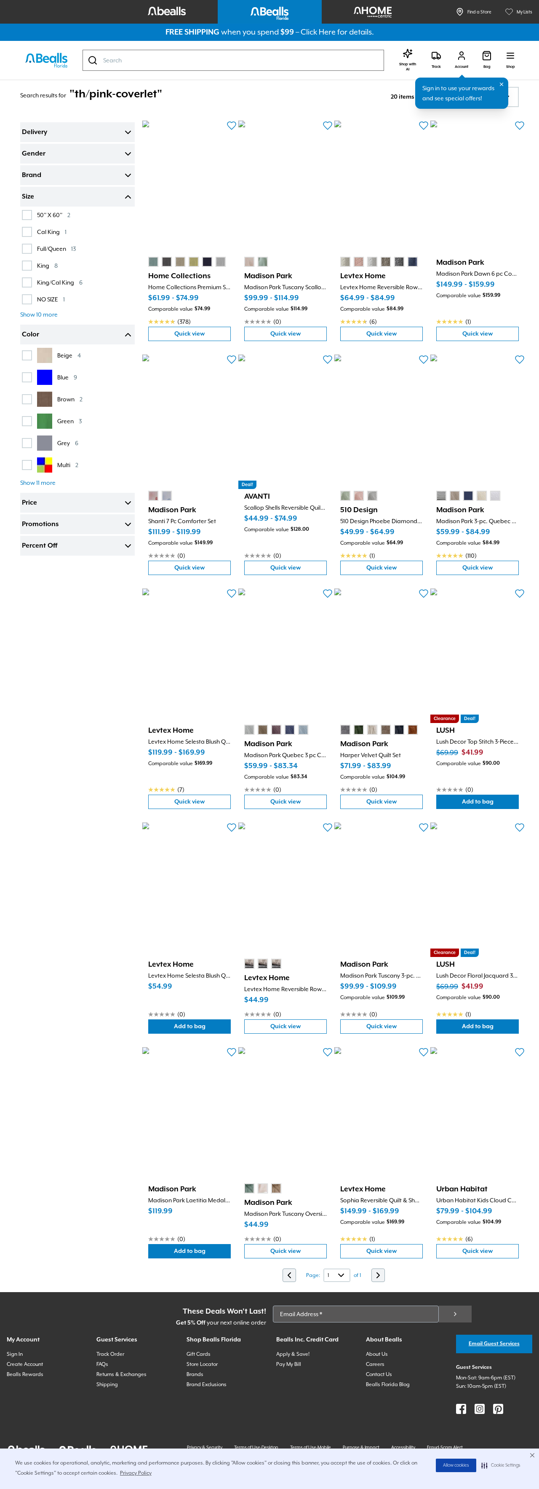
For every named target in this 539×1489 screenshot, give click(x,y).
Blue (67, 377)
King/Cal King (60, 282)
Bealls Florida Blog (388, 1384)
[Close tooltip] (501, 84)
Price (29, 503)
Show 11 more (38, 482)
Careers (375, 1364)
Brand (31, 175)
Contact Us (379, 1374)
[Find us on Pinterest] (498, 1409)
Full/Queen (56, 248)
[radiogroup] (187, 262)
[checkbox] (27, 215)
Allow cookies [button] (456, 1465)
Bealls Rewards (25, 1374)
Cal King (52, 231)
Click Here (318, 31)
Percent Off (39, 546)
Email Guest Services (494, 1344)
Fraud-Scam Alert (445, 1447)
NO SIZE (51, 299)
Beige (69, 355)
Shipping (107, 1384)
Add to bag (490, 803)
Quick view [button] (202, 336)
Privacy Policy (136, 1473)
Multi (67, 464)
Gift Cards (199, 1354)
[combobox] (233, 60)
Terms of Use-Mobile (310, 1447)
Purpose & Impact (361, 1447)
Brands (195, 1374)
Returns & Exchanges (121, 1374)
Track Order (110, 1354)
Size (28, 197)
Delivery (34, 132)
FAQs (102, 1364)
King (47, 265)
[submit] (455, 1314)
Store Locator (202, 1364)
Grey (67, 442)
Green (69, 421)
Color (30, 335)
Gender (33, 154)
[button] (501, 1465)
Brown (70, 399)
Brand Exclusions (207, 1384)
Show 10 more (39, 314)
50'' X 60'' (53, 214)
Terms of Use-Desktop (256, 1447)
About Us (377, 1354)
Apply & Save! (293, 1354)
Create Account (25, 1364)
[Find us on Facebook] (461, 1409)
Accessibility (403, 1447)
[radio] (153, 262)
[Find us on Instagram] (480, 1409)
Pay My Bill (288, 1364)
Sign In (15, 1354)
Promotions (40, 524)
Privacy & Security (204, 1447)
